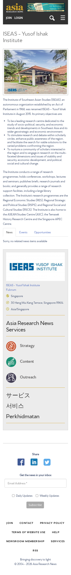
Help (56, 531)
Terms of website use (29, 531)
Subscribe (35, 505)
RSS (35, 550)
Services (58, 541)
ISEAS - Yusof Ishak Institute (23, 285)
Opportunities (42, 232)
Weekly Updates (49, 495)
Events (23, 232)
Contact (27, 522)
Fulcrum (11, 289)
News (9, 232)
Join (9, 17)
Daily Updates (24, 495)
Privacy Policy (52, 522)
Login (18, 17)
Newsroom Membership (25, 541)
